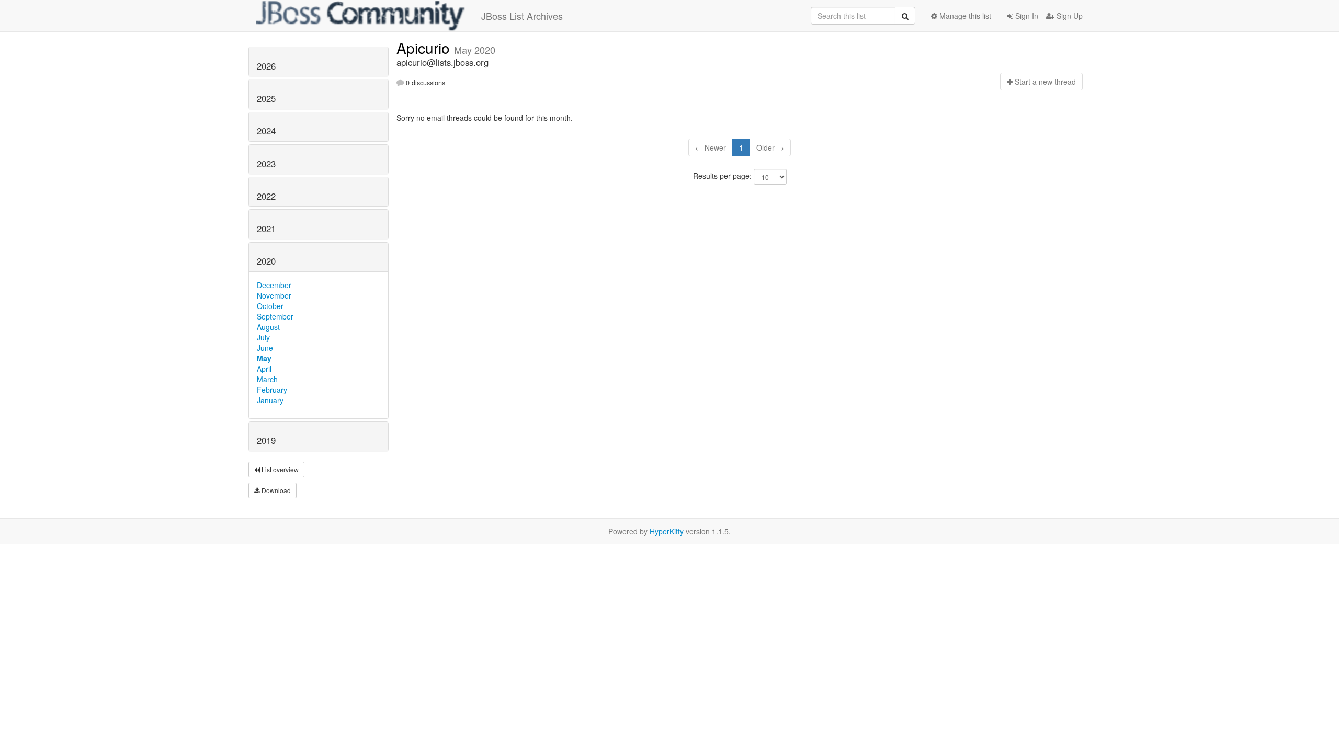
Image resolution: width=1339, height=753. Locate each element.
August (268, 327)
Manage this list (964, 15)
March (267, 379)
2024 (266, 130)
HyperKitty (667, 531)
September (275, 316)
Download (275, 490)
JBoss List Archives (522, 15)
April (264, 368)
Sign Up (1068, 15)
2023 (266, 163)
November (274, 295)
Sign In (1025, 15)
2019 (266, 440)
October (270, 306)
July (263, 337)
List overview (279, 469)
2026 (266, 66)
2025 (266, 98)
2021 (266, 228)
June (265, 348)
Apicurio (425, 47)
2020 (266, 261)
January (270, 400)
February (272, 389)
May (264, 358)
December (274, 285)
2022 (266, 196)
